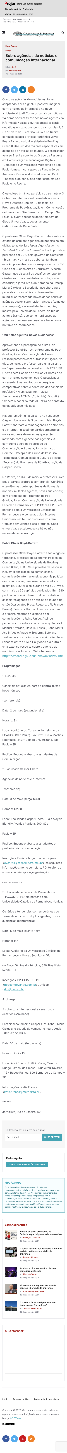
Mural (8, 51)
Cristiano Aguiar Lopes (33, 1291)
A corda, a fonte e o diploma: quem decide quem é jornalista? (38, 1303)
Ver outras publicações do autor (27, 1164)
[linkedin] (22, 89)
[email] (31, 89)
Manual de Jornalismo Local (19, 14)
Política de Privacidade (46, 1399)
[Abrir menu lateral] (3, 32)
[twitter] (14, 89)
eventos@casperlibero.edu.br (23, 862)
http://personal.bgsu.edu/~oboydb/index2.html (33, 656)
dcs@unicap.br (14, 989)
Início (5, 1399)
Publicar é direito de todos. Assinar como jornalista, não (38, 1269)
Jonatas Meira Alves (32, 1308)
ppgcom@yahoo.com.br (20, 984)
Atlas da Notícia (13, 9)
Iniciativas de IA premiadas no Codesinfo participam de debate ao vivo (41, 1232)
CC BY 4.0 (15, 1418)
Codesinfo (27, 9)
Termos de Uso (21, 1399)
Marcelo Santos (30, 1274)
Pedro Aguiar (15, 70)
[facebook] (6, 89)
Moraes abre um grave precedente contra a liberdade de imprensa (38, 1286)
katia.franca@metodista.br (21, 1092)
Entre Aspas (11, 46)
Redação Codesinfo (32, 1237)
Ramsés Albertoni (31, 1257)
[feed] (31, 1438)
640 (14, 67)
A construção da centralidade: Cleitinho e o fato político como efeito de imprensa (41, 1251)
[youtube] (22, 1438)
